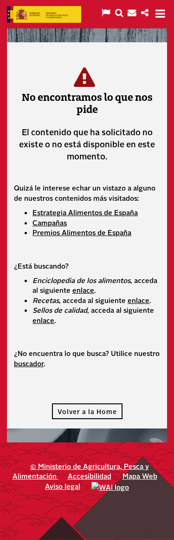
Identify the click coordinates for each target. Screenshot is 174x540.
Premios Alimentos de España (81, 232)
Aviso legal (62, 485)
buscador (29, 363)
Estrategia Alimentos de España (85, 212)
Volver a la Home (87, 411)
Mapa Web (139, 475)
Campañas (49, 222)
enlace (83, 289)
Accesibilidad (89, 475)
